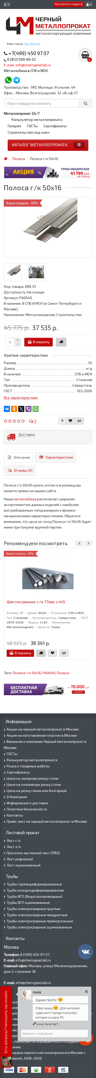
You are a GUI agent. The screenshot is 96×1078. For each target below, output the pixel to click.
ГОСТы (32, 126)
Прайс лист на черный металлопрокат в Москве (47, 821)
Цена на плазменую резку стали (34, 784)
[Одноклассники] (14, 409)
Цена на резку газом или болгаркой (37, 790)
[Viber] (28, 409)
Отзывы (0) (23, 470)
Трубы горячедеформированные (34, 884)
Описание (22, 457)
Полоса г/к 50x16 (27, 673)
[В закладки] (70, 421)
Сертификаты (55, 126)
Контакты (15, 815)
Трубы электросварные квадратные (37, 915)
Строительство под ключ (28, 132)
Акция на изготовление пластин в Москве (42, 735)
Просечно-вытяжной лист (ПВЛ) (33, 853)
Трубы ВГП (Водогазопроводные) (34, 896)
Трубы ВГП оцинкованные (28, 902)
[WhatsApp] (36, 409)
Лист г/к (13, 840)
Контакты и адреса (69, 4)
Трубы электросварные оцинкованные (39, 927)
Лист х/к (14, 846)
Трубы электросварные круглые (33, 908)
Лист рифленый (20, 859)
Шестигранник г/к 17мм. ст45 (36, 601)
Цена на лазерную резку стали (32, 778)
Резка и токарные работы (28, 766)
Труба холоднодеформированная (35, 890)
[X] (21, 409)
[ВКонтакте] (7, 409)
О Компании (17, 797)
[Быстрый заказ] (61, 342)
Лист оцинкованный (23, 865)
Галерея (14, 126)
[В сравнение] (79, 421)
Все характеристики (21, 397)
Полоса (63, 673)
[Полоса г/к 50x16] (48, 227)
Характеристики (59, 457)
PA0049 (48, 673)
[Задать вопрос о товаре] (62, 421)
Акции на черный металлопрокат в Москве (43, 729)
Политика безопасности (27, 809)
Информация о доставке (27, 803)
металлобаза (25, 499)
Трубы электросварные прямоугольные (40, 921)
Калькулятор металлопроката (37, 119)
